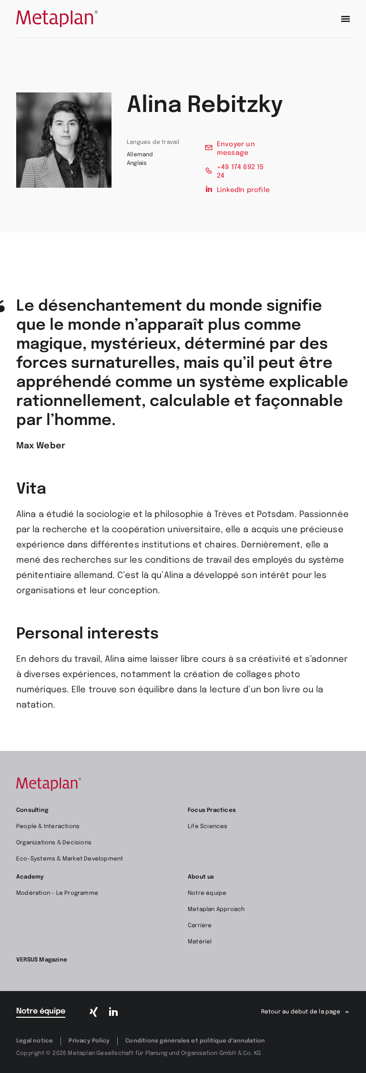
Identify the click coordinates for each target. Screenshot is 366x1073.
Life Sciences (208, 827)
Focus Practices (212, 810)
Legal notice (34, 1041)
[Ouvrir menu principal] (345, 19)
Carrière (200, 926)
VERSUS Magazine (41, 960)
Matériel (200, 942)
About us (201, 877)
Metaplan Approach (216, 909)
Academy (30, 877)
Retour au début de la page (300, 1012)
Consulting (32, 810)
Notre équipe (207, 893)
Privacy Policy (89, 1041)
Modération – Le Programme (57, 893)
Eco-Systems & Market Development (69, 859)
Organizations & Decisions (54, 843)
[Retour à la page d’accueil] (57, 18)
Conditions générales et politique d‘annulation (195, 1041)
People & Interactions (48, 827)
